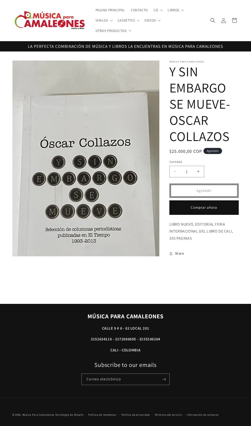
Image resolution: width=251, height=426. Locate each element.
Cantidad (175, 162)
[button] (158, 10)
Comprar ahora (204, 207)
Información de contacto (203, 414)
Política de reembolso (102, 414)
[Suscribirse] (164, 379)
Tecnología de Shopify (69, 414)
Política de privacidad (135, 414)
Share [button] (179, 253)
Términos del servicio (168, 414)
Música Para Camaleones (38, 414)
